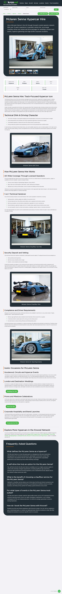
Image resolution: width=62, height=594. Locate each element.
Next (56, 9)
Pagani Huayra (44, 435)
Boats (26, 3)
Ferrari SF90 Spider (45, 434)
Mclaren (19, 13)
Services (36, 3)
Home (4, 13)
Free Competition (54, 3)
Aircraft (31, 3)
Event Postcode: (42, 7)
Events (47, 3)
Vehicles (22, 3)
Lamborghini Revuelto (22, 435)
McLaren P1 (29, 435)
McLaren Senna (35, 435)
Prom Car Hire (11, 406)
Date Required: (6, 7)
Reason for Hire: (14, 7)
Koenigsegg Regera (13, 435)
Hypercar (14, 13)
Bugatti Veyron (37, 434)
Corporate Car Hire (12, 423)
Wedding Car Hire (12, 391)
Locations (41, 3)
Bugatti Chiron (31, 434)
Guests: (27, 7)
